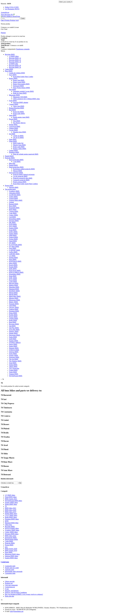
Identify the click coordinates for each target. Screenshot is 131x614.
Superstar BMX (14, 357)
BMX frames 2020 (11, 549)
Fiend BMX (13, 241)
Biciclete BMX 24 (15, 67)
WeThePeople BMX (15, 376)
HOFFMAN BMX (15, 261)
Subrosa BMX (13, 352)
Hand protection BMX (16, 167)
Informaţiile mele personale (13, 571)
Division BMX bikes (11, 534)
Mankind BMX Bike (11, 523)
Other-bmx (8, 525)
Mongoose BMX (14, 300)
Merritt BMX (13, 294)
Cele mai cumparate (11, 585)
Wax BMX (16, 121)
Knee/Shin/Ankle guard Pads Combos (25, 184)
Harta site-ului (9, 596)
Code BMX (13, 213)
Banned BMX (13, 204)
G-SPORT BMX (14, 250)
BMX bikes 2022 (10, 536)
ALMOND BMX (15, 195)
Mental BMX (13, 293)
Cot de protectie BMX (20, 176)
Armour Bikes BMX (15, 200)
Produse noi (9, 583)
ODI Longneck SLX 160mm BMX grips (26, 99)
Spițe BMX (12, 139)
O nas (7, 589)
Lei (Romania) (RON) (12, 9)
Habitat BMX (13, 257)
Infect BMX (13, 263)
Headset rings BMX (19, 132)
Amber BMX (13, 197)
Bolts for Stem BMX (20, 93)
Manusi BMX (17, 171)
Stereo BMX (13, 344)
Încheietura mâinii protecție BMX (24, 169)
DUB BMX (13, 224)
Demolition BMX (14, 219)
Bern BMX (12, 206)
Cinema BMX (13, 211)
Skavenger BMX (14, 335)
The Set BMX (13, 359)
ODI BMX (12, 305)
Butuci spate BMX (19, 82)
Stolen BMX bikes (11, 504)
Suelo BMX (13, 354)
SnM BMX (12, 339)
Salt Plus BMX (14, 328)
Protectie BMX (10, 158)
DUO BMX (13, 226)
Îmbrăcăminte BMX (11, 539)
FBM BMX (13, 235)
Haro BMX (12, 259)
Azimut (11, 202)
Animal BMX (13, 198)
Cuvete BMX (13, 130)
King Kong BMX (15, 270)
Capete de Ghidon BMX (17, 73)
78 (6, 506)
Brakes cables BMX (19, 148)
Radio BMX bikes (11, 517)
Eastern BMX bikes (11, 558)
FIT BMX (12, 243)
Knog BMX (13, 280)
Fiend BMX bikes (11, 497)
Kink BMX (12, 276)
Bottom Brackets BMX (16, 108)
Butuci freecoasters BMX (21, 84)
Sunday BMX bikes (11, 502)
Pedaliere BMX (14, 152)
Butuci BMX (13, 78)
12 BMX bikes (14, 56)
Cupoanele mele (10, 573)
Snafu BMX (13, 337)
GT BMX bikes (10, 495)
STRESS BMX (14, 350)
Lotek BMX (13, 281)
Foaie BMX (13, 100)
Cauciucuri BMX (14, 126)
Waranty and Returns (12, 591)
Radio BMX (13, 320)
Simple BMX (13, 333)
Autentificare (5, 12)
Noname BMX (14, 304)
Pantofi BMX (9, 156)
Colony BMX (13, 215)
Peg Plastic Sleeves (19, 123)
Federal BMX (13, 237)
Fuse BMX (12, 248)
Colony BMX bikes (11, 532)
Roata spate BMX (19, 113)
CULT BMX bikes (11, 515)
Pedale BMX (13, 124)
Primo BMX (13, 313)
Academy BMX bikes (12, 530)
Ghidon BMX (13, 128)
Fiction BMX (13, 239)
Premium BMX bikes (12, 519)
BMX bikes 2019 (10, 512)
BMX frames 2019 (11, 550)
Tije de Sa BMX (18, 137)
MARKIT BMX (14, 291)
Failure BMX (13, 233)
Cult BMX (12, 217)
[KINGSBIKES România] (10, 16)
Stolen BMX (13, 346)
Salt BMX (12, 326)
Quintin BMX (13, 318)
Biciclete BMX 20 (15, 65)
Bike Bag (12, 163)
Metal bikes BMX (15, 296)
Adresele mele (9, 569)
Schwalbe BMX (14, 329)
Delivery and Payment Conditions (16, 592)
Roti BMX (12, 110)
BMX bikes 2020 (10, 510)
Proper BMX (13, 317)
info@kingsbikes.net (16, 611)
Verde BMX (13, 372)
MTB (6, 521)
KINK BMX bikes (11, 513)
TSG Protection (14, 368)
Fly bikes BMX (14, 246)
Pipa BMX (12, 89)
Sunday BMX (13, 355)
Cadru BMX (9, 69)
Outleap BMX (13, 309)
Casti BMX (17, 161)
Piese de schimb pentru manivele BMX (25, 154)
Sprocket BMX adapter (20, 102)
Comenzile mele (10, 566)
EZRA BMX (13, 232)
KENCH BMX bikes (12, 528)
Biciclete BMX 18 (15, 62)
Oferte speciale (10, 581)
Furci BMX (13, 75)
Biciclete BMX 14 (15, 58)
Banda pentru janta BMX (21, 117)
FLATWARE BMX (15, 245)
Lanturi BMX (13, 150)
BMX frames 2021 (11, 499)
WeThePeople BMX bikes (13, 501)
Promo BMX (9, 185)
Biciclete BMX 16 (15, 60)
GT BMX (12, 256)
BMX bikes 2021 (10, 508)
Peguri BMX (13, 119)
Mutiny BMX (13, 302)
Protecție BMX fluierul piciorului (23, 174)
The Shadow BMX (15, 361)
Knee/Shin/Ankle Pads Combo (23, 76)
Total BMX (12, 363)
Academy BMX (14, 191)
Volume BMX (13, 374)
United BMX (13, 370)
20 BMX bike (13, 64)
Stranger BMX (14, 348)
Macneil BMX (13, 283)
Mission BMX (13, 298)
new (6, 547)
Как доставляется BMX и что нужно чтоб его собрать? (24, 594)
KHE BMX (13, 269)
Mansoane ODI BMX (20, 97)
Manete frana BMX (19, 145)
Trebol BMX (13, 365)
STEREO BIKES (15, 342)
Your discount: (7, 14)
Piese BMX (8, 71)
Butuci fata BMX (18, 80)
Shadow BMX (14, 331)
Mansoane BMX (14, 95)
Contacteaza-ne (10, 587)
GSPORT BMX (14, 254)
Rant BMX (12, 322)
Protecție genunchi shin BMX (22, 178)
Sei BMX (12, 134)
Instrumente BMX (11, 537)
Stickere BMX (13, 187)
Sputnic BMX (13, 341)
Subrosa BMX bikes (11, 556)
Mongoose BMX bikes (12, 554)
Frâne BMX (13, 141)
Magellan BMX (14, 287)
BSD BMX (12, 209)
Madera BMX (13, 285)
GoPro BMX (13, 252)
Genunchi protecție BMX (21, 180)
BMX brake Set (18, 143)
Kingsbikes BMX (14, 274)
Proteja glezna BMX (19, 182)
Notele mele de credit (12, 568)
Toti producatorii (10, 189)
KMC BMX (13, 278)
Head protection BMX (16, 160)
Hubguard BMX (18, 86)
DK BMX (12, 222)
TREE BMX (13, 366)
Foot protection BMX (16, 173)
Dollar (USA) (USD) (12, 7)
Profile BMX (13, 315)
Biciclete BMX (10, 54)
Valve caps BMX (18, 106)
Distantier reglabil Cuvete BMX (23, 91)
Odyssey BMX (14, 307)
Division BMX (14, 221)
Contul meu (5, 562)
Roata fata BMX (18, 112)
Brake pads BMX (19, 147)
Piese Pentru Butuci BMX (21, 88)
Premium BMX (14, 311)
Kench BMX (13, 265)
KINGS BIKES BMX (16, 272)
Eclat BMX (12, 230)
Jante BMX (12, 115)
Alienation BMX (14, 193)
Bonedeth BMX (14, 208)
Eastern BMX (13, 228)
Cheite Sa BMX (18, 136)
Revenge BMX (14, 324)
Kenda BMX (13, 267)
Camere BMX (13, 104)
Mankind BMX (14, 289)
